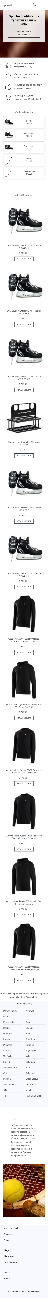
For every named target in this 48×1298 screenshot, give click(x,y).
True (5, 1096)
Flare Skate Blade (34, 1096)
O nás (7, 1272)
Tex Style (7, 1056)
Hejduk (6, 1028)
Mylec (28, 1056)
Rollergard (30, 1062)
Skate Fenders (10, 1067)
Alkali (28, 1090)
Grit (5, 1073)
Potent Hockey (10, 1011)
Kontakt (7, 1278)
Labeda (7, 1039)
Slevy (6, 1240)
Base (27, 1034)
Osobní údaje (10, 1262)
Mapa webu (9, 1256)
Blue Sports (31, 1039)
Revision (29, 1045)
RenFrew (7, 1034)
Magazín (8, 1250)
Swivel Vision (9, 1084)
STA (5, 1090)
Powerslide (8, 1022)
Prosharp (7, 1045)
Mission (7, 1079)
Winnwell (29, 1011)
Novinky (8, 1234)
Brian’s (6, 1017)
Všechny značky (11, 1228)
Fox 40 (6, 1062)
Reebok (29, 1028)
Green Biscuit (31, 1079)
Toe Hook (30, 1084)
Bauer (28, 1022)
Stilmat (28, 1067)
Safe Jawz (30, 1073)
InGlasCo (7, 1050)
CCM (27, 1017)
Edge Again (31, 1050)
